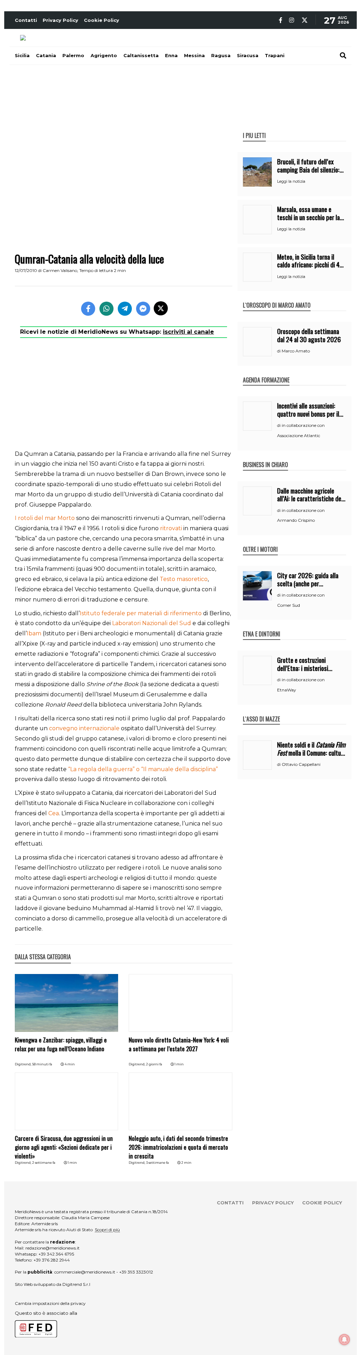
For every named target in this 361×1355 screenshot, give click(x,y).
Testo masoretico (184, 579)
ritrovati (171, 528)
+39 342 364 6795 (56, 1254)
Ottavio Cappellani (301, 764)
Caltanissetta (141, 55)
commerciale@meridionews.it (84, 1272)
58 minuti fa (42, 1064)
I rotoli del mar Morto (45, 518)
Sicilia (22, 55)
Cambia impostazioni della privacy (50, 1303)
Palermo (73, 55)
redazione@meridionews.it (52, 1248)
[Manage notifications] (344, 1339)
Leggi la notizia (291, 181)
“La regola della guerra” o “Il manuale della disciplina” (143, 769)
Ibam (34, 633)
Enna (171, 55)
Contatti (26, 20)
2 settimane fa (43, 1163)
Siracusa (247, 55)
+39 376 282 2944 (51, 1260)
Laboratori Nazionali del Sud (151, 623)
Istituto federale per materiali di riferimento (141, 613)
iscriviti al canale (188, 331)
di (279, 351)
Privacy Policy (60, 20)
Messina (194, 55)
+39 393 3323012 (136, 1272)
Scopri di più (107, 1229)
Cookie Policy (101, 20)
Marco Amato (296, 350)
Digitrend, (23, 1064)
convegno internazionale (84, 728)
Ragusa (221, 55)
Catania (46, 55)
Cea (53, 813)
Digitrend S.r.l (76, 1284)
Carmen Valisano (60, 270)
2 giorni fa (154, 1064)
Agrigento (104, 55)
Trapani (274, 55)
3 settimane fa (157, 1163)
